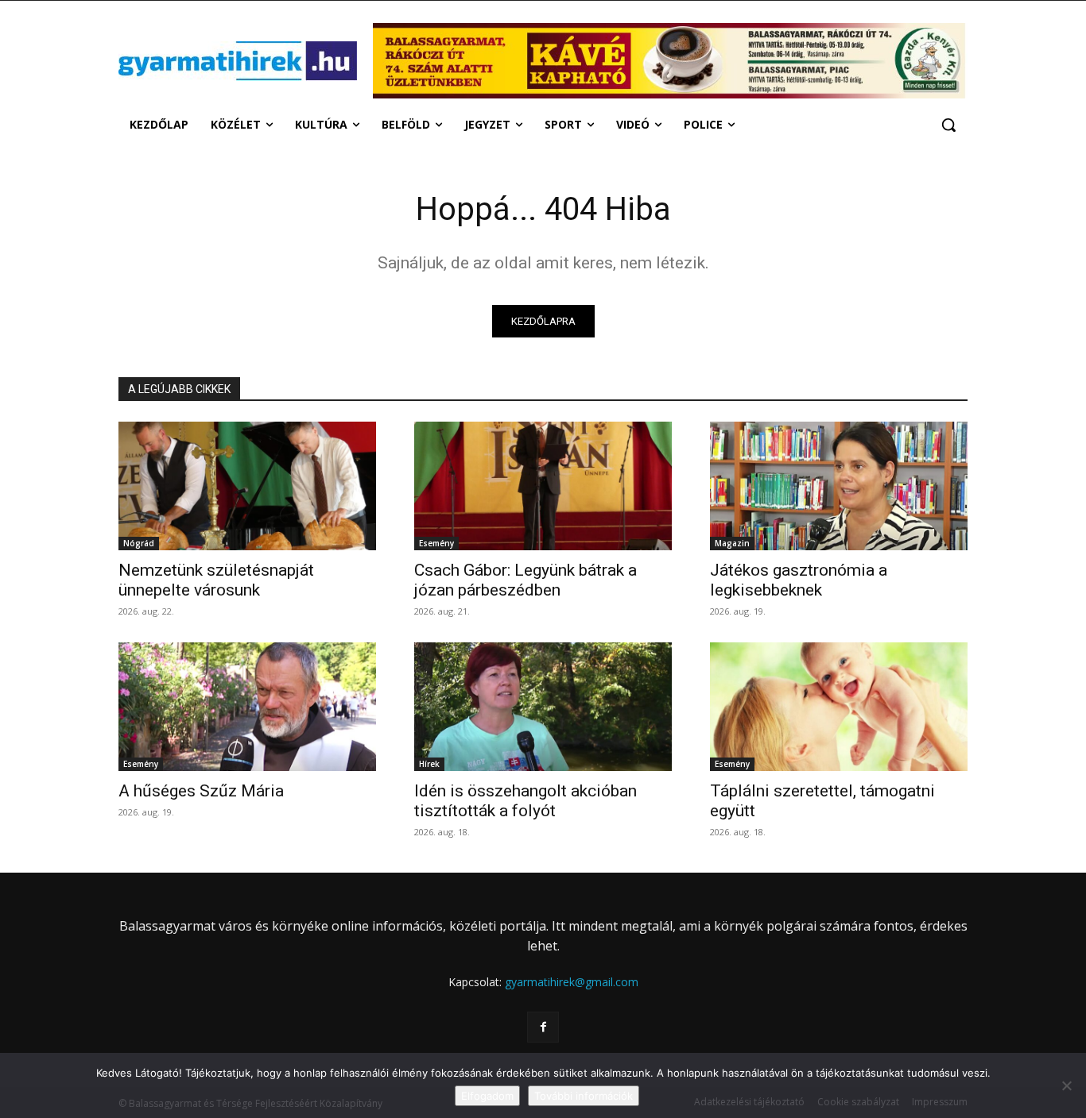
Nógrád (138, 543)
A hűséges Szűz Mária (201, 790)
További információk (583, 1095)
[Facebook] (542, 1027)
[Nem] (1066, 1085)
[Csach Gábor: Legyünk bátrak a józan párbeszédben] (543, 486)
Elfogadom (487, 1095)
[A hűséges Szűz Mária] (247, 706)
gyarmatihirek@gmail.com (571, 981)
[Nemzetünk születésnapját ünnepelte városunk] (247, 486)
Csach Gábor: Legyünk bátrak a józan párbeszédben (525, 580)
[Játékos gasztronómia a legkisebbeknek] (839, 486)
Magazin (732, 543)
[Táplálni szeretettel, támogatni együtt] (839, 706)
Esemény (436, 543)
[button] (948, 125)
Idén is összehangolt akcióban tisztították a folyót (525, 800)
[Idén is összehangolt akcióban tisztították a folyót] (543, 706)
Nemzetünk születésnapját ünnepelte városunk (216, 580)
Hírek (429, 763)
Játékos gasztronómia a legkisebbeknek (798, 580)
